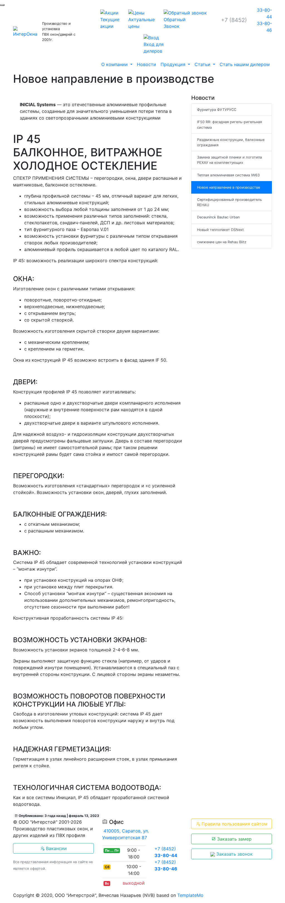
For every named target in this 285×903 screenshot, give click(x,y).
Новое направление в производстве (228, 187)
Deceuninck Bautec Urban (218, 217)
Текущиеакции (109, 23)
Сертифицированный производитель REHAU (229, 202)
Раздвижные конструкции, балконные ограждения (230, 142)
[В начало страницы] (2, 5)
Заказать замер (234, 839)
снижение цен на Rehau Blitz (221, 242)
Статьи (203, 64)
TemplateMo (190, 895)
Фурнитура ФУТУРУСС (216, 110)
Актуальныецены (141, 23)
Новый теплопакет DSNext (220, 230)
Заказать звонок (234, 854)
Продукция (174, 64)
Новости (146, 64)
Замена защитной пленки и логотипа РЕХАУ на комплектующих (229, 160)
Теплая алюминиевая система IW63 (228, 175)
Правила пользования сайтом (233, 824)
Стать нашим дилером (245, 64)
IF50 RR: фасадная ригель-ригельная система (229, 124)
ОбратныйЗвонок (175, 23)
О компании (115, 64)
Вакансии (56, 848)
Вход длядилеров (154, 48)
